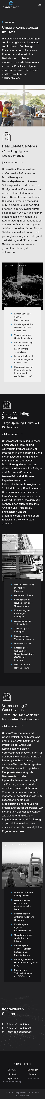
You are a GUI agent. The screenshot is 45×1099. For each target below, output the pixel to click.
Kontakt (12, 1074)
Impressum (12, 1078)
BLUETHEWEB (23, 1095)
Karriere (32, 1074)
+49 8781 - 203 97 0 (15, 1023)
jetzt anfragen (10, 162)
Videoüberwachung (12, 1081)
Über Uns (12, 1069)
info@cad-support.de (17, 1031)
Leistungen (32, 1069)
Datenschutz (33, 1078)
